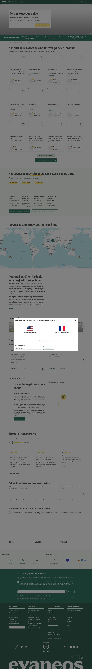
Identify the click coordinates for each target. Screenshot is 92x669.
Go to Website (48, 348)
